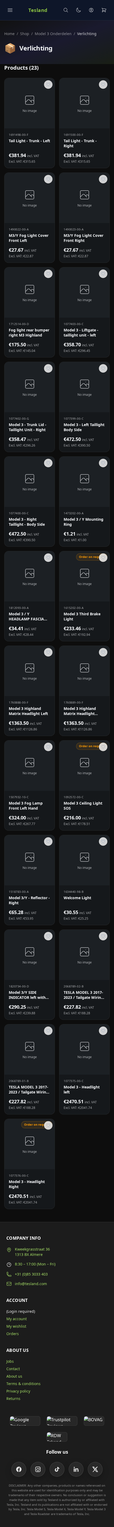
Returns (13, 1398)
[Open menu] (10, 10)
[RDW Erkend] (57, 1437)
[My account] (91, 10)
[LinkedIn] (76, 1469)
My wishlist (16, 1326)
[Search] (66, 10)
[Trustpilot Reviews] (62, 1421)
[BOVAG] (94, 1421)
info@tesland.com (31, 1283)
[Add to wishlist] (48, 84)
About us (14, 1376)
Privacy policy (18, 1391)
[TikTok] (57, 1469)
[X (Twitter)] (95, 1469)
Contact (13, 1368)
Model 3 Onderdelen (53, 33)
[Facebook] (18, 1469)
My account (16, 1318)
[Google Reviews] (25, 1421)
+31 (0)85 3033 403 (31, 1274)
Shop (24, 33)
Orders (12, 1333)
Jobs (10, 1361)
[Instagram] (37, 1469)
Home (9, 33)
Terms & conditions (23, 1383)
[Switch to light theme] (78, 10)
